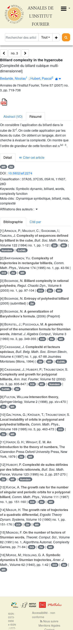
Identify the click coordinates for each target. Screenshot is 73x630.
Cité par (35, 221)
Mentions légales (49, 625)
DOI (4, 273)
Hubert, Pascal (41, 78)
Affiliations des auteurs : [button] (17, 209)
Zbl (11, 167)
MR (3, 167)
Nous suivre (50, 621)
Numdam (7, 250)
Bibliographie (13, 221)
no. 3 (14, 53)
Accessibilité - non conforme (43, 615)
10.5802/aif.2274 (20, 173)
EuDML (22, 250)
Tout (44, 37)
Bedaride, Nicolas (13, 78)
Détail (7, 157)
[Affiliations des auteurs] (58, 79)
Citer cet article (33, 157)
